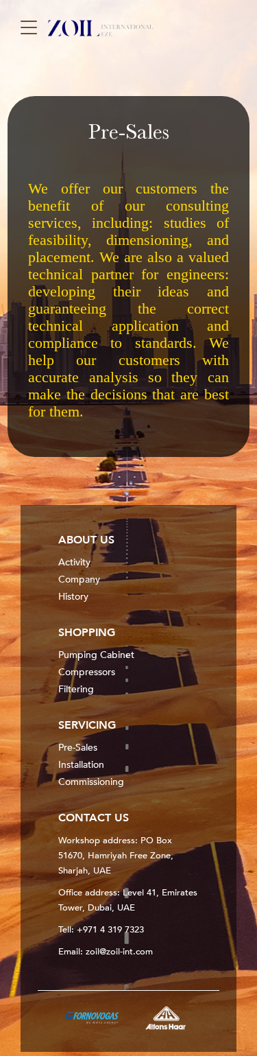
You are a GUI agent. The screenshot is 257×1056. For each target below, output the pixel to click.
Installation (81, 764)
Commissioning (91, 781)
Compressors (86, 672)
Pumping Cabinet (96, 654)
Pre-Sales (77, 747)
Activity (74, 562)
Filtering (76, 689)
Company (79, 579)
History (73, 596)
